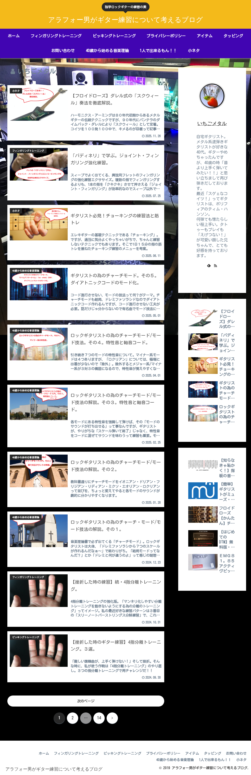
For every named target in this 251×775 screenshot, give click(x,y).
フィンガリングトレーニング (76, 753)
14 (99, 718)
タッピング (212, 753)
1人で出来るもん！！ (215, 760)
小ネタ (241, 760)
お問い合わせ (236, 753)
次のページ (85, 701)
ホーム (44, 753)
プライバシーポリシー (163, 753)
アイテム (192, 753)
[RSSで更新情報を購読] (215, 265)
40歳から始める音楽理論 (175, 760)
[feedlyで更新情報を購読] (209, 265)
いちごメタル (212, 123)
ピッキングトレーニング (122, 753)
